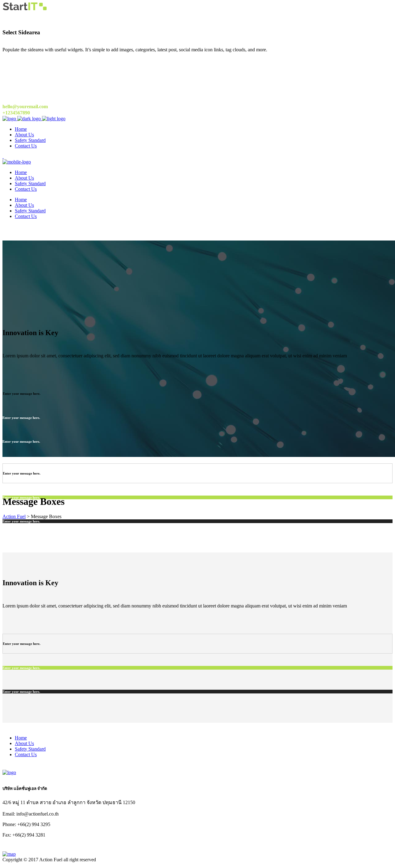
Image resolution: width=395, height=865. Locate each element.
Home (21, 737)
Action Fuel (14, 516)
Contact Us (26, 754)
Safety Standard (30, 749)
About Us (24, 743)
